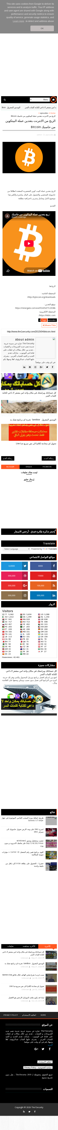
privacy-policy (10, 1015)
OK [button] (42, 28)
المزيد (50, 1044)
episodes (44, 113)
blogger (10, 467)
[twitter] (43, 1049)
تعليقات (10, 946)
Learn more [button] (18, 21)
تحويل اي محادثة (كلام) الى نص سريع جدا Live (36, 443)
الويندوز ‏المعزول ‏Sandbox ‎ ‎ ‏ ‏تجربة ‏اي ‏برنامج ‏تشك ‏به (33, 419)
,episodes (49, 134)
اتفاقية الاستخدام (29, 1015)
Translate (52, 548)
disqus (29, 467)
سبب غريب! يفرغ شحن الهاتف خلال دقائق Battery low (23, 975)
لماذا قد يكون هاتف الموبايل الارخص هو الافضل (26, 998)
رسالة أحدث (49, 458)
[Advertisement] (29, 63)
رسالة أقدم (7, 458)
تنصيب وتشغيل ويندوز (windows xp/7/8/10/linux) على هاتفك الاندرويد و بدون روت (24, 843)
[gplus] (36, 1049)
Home (52, 113)
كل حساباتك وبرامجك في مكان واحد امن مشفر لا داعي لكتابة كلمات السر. (29, 394)
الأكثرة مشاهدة (29, 946)
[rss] (24, 1111)
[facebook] (50, 1049)
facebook (47, 467)
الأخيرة (47, 946)
